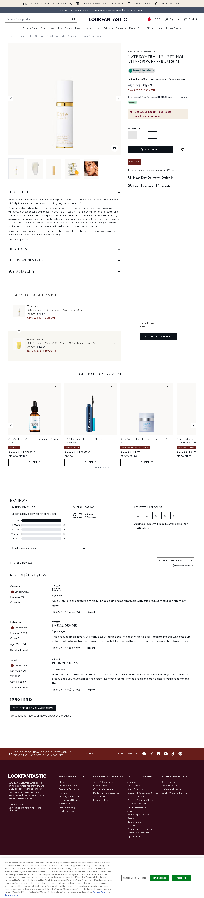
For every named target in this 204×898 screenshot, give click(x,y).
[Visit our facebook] (144, 753)
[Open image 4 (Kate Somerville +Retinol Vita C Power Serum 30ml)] (72, 169)
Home (12, 36)
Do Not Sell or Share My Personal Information (25, 809)
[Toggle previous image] (10, 98)
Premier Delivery (67, 807)
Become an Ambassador (140, 829)
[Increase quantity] (152, 135)
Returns (63, 793)
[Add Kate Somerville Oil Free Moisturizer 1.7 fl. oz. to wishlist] (169, 387)
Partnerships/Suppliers (138, 814)
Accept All (181, 878)
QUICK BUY (35, 462)
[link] (172, 19)
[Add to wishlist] (182, 149)
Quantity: (134, 128)
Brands (22, 36)
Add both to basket (158, 336)
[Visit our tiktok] (173, 753)
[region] (102, 878)
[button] (158, 71)
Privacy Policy (100, 785)
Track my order (66, 811)
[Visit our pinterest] (180, 753)
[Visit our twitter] (151, 753)
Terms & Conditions (103, 782)
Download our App (68, 785)
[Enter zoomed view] (114, 148)
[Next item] (193, 425)
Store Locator (169, 782)
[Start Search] (73, 19)
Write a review (158, 79)
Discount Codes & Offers (140, 800)
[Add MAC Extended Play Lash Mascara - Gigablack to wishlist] (113, 387)
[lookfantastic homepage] (108, 19)
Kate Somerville (38, 36)
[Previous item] (10, 425)
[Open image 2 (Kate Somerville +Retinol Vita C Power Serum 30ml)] (35, 169)
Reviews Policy (100, 800)
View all (185, 97)
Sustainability (100, 796)
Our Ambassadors (136, 807)
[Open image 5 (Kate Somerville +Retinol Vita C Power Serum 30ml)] (91, 169)
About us (132, 782)
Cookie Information (103, 789)
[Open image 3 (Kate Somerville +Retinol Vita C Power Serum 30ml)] (53, 169)
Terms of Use (11, 895)
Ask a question (177, 79)
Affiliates (131, 811)
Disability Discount (136, 804)
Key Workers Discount (138, 825)
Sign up (89, 753)
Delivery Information (69, 796)
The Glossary (133, 785)
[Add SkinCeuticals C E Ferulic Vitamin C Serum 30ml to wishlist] (57, 387)
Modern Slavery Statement (106, 793)
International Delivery (69, 800)
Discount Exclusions (69, 789)
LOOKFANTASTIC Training (174, 793)
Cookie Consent (16, 804)
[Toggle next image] (118, 98)
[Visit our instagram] (158, 753)
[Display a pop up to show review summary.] (33, 452)
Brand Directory (135, 789)
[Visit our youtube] (165, 753)
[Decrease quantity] (132, 135)
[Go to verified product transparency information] (141, 70)
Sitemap (131, 818)
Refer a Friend (134, 822)
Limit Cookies (159, 878)
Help (61, 782)
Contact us (64, 804)
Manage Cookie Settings (134, 878)
